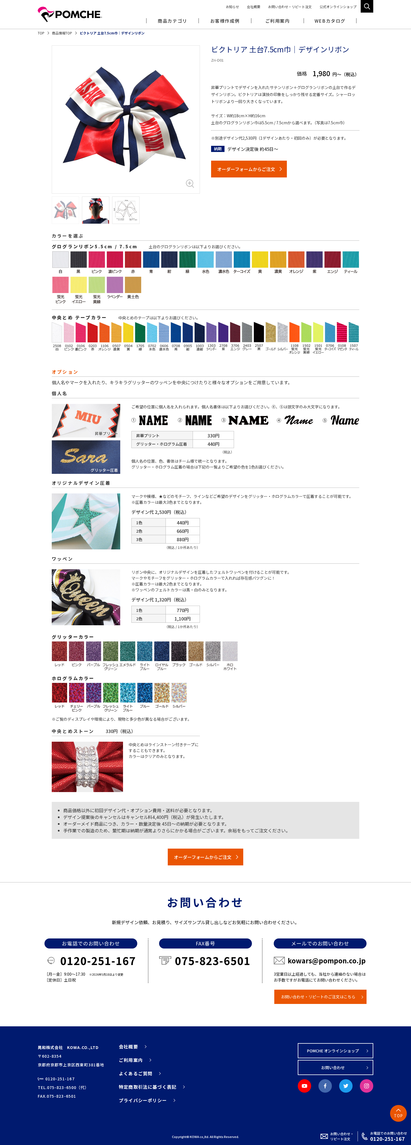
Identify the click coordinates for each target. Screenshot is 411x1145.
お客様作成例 (225, 20)
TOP (41, 33)
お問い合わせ (333, 1067)
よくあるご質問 (135, 1073)
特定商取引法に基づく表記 (147, 1086)
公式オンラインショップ (338, 6)
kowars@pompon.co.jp (327, 960)
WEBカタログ (330, 20)
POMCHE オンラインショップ (333, 1050)
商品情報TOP (62, 33)
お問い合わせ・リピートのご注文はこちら (318, 996)
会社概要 (253, 6)
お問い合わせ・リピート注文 (290, 6)
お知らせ (232, 6)
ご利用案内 (131, 1060)
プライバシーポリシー (143, 1100)
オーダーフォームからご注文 (246, 169)
